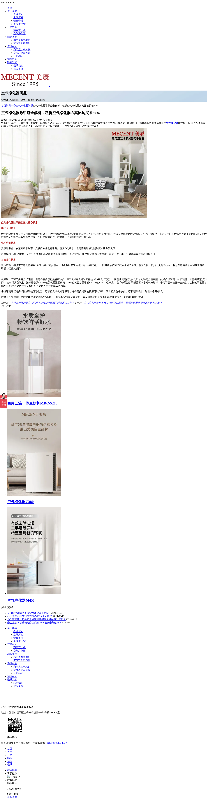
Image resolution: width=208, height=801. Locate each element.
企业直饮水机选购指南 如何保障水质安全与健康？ (34, 622)
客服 (9, 758)
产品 (9, 755)
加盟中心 (12, 59)
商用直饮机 (19, 30)
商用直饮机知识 (21, 49)
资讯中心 (12, 46)
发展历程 (18, 17)
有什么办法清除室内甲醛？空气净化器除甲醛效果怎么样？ (42, 302)
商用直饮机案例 (21, 40)
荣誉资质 (18, 20)
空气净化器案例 (21, 43)
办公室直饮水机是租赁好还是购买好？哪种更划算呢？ (36, 619)
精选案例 (12, 36)
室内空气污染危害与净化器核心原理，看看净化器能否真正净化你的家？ (123, 302)
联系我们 (12, 62)
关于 (9, 751)
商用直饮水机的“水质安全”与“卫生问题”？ (30, 616)
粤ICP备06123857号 (57, 743)
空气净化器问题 (21, 52)
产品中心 (12, 27)
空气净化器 (19, 33)
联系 (9, 764)
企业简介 (18, 14)
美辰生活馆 (19, 24)
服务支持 (18, 68)
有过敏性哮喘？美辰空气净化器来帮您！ (29, 613)
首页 (9, 8)
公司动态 (18, 56)
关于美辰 (12, 11)
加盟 (9, 761)
